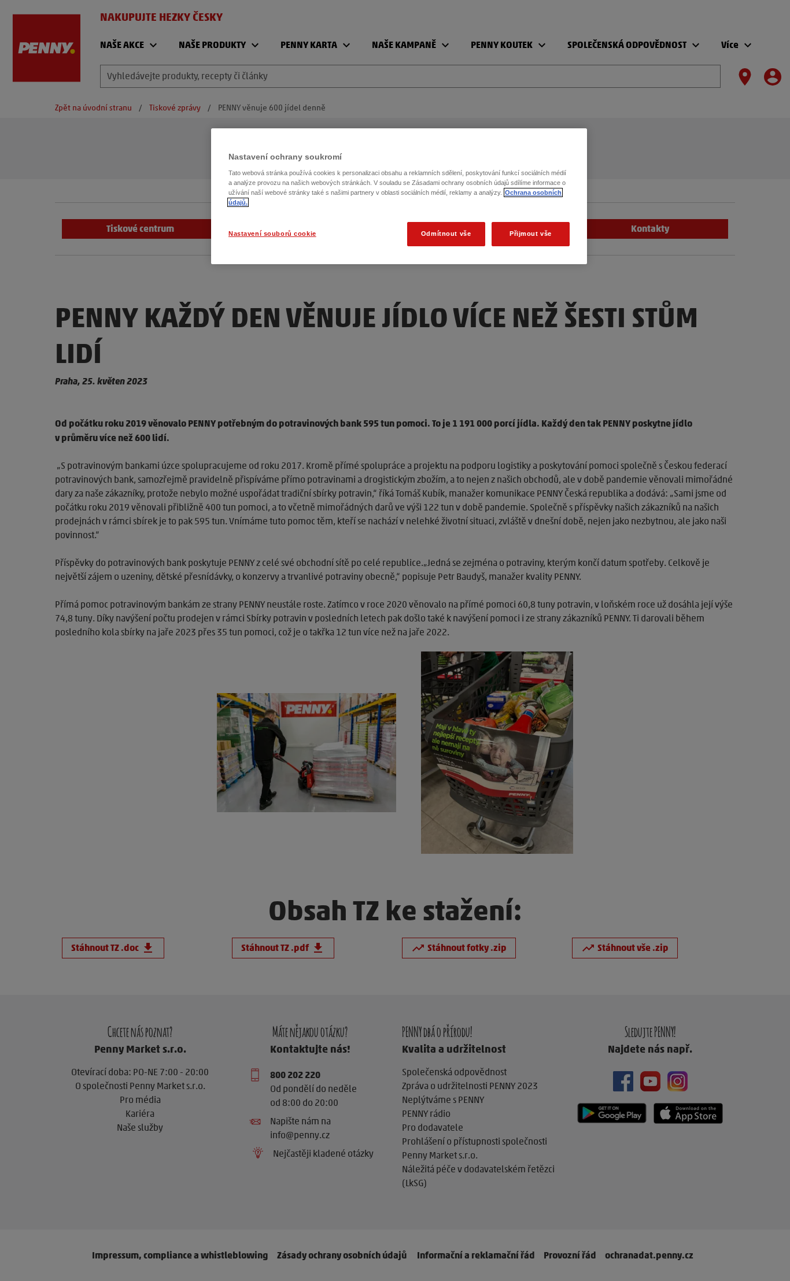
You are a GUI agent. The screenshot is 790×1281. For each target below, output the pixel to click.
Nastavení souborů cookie (272, 233)
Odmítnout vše (446, 233)
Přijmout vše (531, 233)
